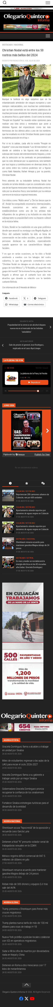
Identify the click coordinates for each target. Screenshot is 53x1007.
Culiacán (20, 491)
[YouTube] (32, 999)
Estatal (30, 558)
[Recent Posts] (10, 483)
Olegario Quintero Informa (13, 992)
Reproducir (35, 382)
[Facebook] (21, 999)
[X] (26, 999)
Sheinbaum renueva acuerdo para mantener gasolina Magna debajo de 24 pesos (32, 545)
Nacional (18, 45)
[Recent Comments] (43, 483)
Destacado (7, 45)
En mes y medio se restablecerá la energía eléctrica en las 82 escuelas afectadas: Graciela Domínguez (31, 564)
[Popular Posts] (26, 483)
